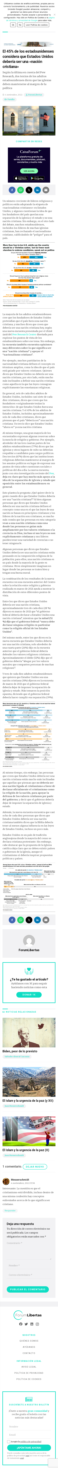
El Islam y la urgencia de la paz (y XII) (28, 1100)
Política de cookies (29, 1379)
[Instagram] (37, 1324)
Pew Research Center (24, 334)
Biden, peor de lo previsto (20, 1051)
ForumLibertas (35, 95)
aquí (27, 1456)
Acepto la (26, 1441)
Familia (10, 99)
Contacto (29, 1353)
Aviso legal (29, 1367)
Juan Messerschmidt (14, 1106)
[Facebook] (20, 1324)
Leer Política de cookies (37, 25)
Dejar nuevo (35, 1166)
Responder (10, 1211)
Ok (13, 25)
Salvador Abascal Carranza (17, 1056)
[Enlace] (29, 1315)
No (20, 25)
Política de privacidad (29, 1373)
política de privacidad (30, 1441)
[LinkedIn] (31, 1324)
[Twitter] (26, 1324)
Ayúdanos (29, 1347)
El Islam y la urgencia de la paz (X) (26, 1150)
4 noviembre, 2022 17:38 (23, 1183)
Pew (51, 473)
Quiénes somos (29, 1341)
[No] (54, 14)
